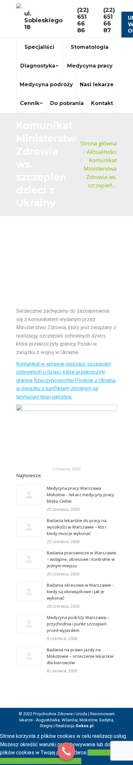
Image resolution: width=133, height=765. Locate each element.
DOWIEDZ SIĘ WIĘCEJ (55, 761)
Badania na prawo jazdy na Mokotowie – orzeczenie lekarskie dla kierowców (80, 656)
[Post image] (29, 494)
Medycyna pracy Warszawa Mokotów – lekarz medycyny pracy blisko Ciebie (80, 494)
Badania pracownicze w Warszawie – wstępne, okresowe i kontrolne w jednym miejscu (81, 559)
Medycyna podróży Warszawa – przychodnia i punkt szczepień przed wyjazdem (78, 623)
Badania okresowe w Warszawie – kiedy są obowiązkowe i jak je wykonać (80, 591)
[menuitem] (39, 47)
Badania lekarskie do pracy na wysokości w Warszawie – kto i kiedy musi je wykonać (77, 527)
